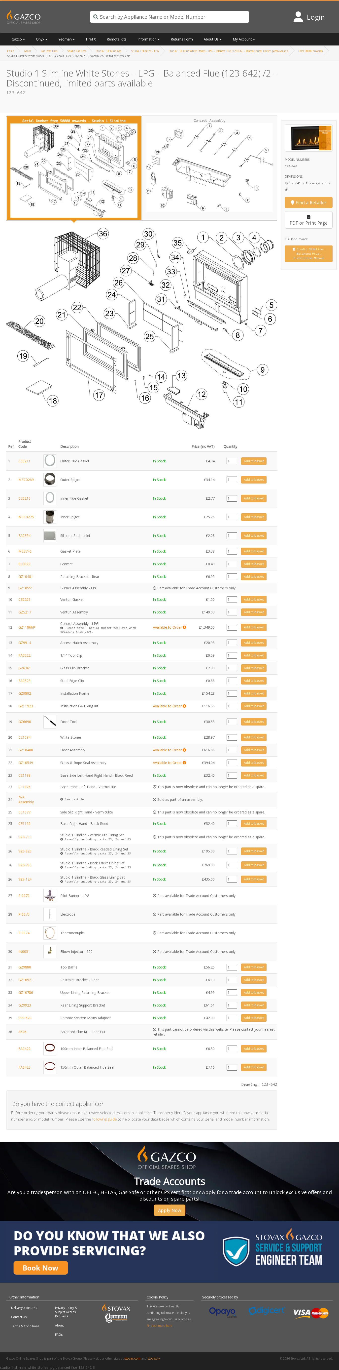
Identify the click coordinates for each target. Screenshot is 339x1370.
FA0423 (24, 1067)
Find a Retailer (310, 202)
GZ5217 (24, 612)
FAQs (59, 1334)
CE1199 (24, 823)
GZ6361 (24, 668)
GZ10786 (25, 992)
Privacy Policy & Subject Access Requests (66, 1312)
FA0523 (24, 680)
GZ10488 (25, 750)
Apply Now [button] (169, 1210)
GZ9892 (24, 693)
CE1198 (24, 775)
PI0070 (24, 895)
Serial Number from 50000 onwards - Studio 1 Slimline (74, 121)
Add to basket (254, 461)
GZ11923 (25, 706)
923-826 (25, 851)
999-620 (25, 1017)
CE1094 (24, 737)
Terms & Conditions (25, 1326)
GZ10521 (25, 979)
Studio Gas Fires (76, 51)
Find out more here (159, 1326)
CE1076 (24, 786)
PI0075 (24, 914)
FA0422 (24, 1048)
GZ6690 (24, 721)
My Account (242, 39)
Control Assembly (209, 120)
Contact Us (19, 1317)
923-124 (25, 879)
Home (10, 51)
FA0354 (24, 535)
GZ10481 (25, 576)
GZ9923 (24, 1005)
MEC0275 (26, 517)
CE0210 (24, 498)
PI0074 (24, 932)
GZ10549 (25, 762)
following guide (104, 1119)
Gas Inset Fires (49, 51)
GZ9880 (24, 967)
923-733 (25, 837)
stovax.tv (153, 1358)
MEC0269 (26, 479)
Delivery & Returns (24, 1308)
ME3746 (25, 551)
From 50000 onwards (310, 51)
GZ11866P (26, 627)
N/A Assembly (26, 799)
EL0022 (24, 564)
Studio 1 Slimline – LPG (145, 51)
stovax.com (132, 1358)
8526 (22, 1031)
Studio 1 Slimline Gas (108, 51)
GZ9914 (24, 642)
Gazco (27, 51)
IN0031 (24, 951)
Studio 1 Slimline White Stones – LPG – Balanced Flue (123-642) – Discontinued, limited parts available (228, 51)
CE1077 (24, 812)
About (59, 1325)
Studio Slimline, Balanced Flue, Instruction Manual (309, 253)
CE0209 (24, 599)
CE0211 (24, 461)
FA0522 (24, 655)
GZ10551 (25, 588)
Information (147, 39)
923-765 (25, 865)
